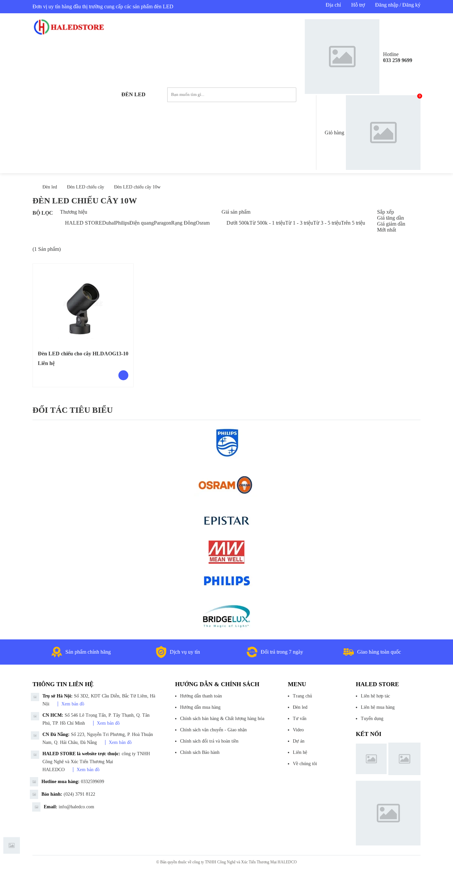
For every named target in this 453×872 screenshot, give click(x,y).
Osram (203, 223)
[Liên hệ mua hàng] (123, 375)
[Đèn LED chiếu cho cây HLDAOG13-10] (83, 303)
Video (298, 729)
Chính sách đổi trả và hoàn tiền (209, 741)
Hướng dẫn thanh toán (201, 695)
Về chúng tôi (305, 763)
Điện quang (141, 223)
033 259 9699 (397, 60)
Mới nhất (386, 230)
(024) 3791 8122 (79, 794)
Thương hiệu (73, 212)
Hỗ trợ (358, 5)
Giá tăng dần (390, 218)
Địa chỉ (333, 5)
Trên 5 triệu (353, 223)
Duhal (108, 223)
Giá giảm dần (391, 224)
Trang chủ (302, 695)
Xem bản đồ (72, 703)
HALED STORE (83, 223)
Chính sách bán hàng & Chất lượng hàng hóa (222, 718)
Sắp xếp (385, 212)
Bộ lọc (42, 213)
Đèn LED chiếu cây (85, 186)
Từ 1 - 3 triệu (299, 223)
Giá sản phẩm (236, 212)
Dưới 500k (238, 223)
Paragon (162, 223)
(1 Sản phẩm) (46, 249)
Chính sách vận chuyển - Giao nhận (213, 729)
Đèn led (133, 94)
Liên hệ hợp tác (375, 695)
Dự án (298, 741)
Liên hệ (300, 752)
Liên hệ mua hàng (378, 707)
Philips (122, 223)
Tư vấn (299, 718)
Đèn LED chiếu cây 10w (137, 186)
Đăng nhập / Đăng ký (398, 5)
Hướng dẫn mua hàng (200, 707)
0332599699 (92, 781)
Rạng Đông (183, 223)
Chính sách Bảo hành (200, 752)
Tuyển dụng (372, 718)
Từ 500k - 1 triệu (267, 223)
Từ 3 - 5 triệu (327, 223)
